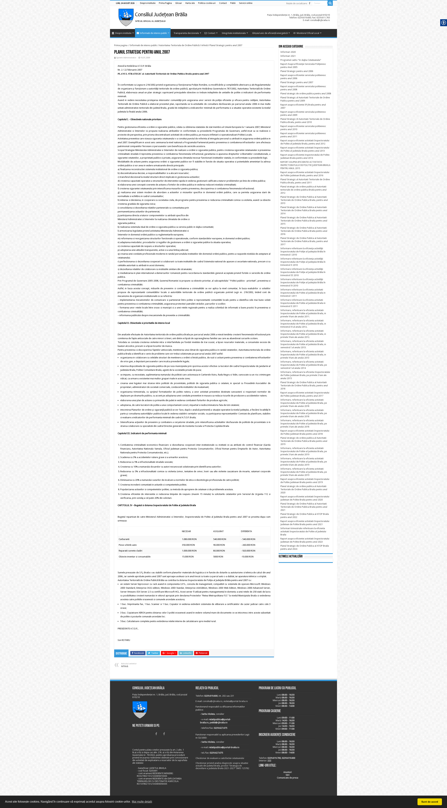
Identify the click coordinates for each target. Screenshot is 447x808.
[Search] (330, 3)
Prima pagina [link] (120, 45)
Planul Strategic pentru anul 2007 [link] (226, 45)
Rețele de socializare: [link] (296, 3)
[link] (147, 3)
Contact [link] (211, 33)
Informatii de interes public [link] (153, 33)
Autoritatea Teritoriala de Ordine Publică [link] (179, 45)
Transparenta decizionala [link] (186, 33)
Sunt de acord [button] (429, 801)
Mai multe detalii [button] (142, 801)
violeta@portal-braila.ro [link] (236, 701)
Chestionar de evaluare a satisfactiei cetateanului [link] (220, 758)
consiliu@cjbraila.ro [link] (212, 701)
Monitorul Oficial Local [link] (308, 33)
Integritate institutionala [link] (234, 33)
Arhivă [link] (204, 45)
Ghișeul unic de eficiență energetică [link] (270, 33)
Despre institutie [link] (123, 33)
